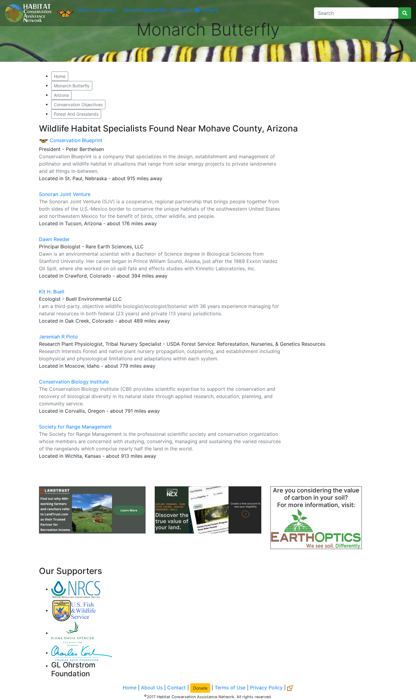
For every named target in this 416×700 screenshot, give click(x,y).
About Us (152, 687)
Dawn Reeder (54, 239)
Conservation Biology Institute (74, 382)
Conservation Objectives (78, 104)
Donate (209, 10)
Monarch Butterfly (72, 85)
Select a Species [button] (96, 10)
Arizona (61, 95)
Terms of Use (230, 687)
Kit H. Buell (51, 292)
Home (59, 76)
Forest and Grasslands (76, 114)
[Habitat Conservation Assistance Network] (28, 13)
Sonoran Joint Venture (64, 194)
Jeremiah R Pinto (58, 337)
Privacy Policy (266, 687)
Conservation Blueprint (75, 140)
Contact (180, 10)
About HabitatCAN (145, 10)
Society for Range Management (75, 427)
